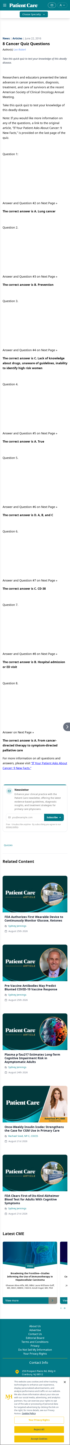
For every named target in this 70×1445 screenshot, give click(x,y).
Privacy (35, 1346)
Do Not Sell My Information (35, 1349)
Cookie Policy (29, 1413)
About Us (35, 1326)
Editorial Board (35, 1338)
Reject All (39, 1429)
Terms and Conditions (35, 1342)
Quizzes (8, 845)
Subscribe (52, 817)
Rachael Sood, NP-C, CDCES (23, 1135)
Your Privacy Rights (35, 1353)
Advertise (35, 1330)
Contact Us (35, 1334)
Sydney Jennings (17, 925)
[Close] (64, 1382)
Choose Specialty (31, 14)
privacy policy (12, 827)
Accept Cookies (39, 1438)
